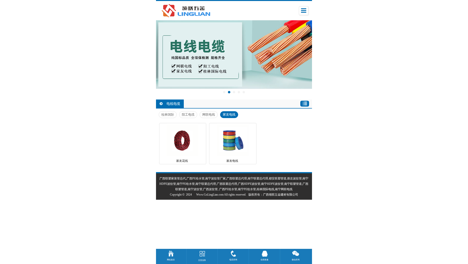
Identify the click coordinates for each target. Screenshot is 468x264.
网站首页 (171, 260)
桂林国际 (167, 114)
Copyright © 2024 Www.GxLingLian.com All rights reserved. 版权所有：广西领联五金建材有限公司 (234, 194)
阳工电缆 (188, 114)
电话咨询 (233, 260)
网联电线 (208, 114)
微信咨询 (296, 260)
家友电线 (229, 114)
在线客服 (264, 260)
